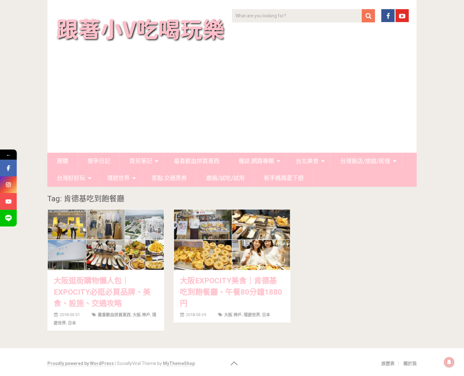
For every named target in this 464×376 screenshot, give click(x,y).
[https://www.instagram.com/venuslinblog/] (8, 184)
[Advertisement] (232, 105)
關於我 (410, 363)
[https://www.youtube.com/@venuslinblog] (8, 201)
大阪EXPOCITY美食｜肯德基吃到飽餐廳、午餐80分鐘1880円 (231, 292)
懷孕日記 (98, 161)
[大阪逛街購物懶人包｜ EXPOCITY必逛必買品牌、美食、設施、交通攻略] (105, 239)
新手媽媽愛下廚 (284, 178)
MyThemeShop (179, 363)
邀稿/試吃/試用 (225, 178)
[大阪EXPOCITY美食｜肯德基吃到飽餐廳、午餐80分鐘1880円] (232, 239)
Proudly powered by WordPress (80, 363)
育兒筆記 (140, 161)
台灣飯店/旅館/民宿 (365, 161)
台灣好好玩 (71, 178)
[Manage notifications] (449, 362)
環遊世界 (118, 178)
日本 (72, 322)
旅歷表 (388, 363)
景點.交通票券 (169, 178)
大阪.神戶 (141, 314)
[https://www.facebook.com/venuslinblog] (8, 168)
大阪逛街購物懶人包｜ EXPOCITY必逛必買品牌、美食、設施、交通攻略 (102, 292)
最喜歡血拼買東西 (196, 161)
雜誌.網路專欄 (256, 161)
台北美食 (307, 161)
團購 (62, 161)
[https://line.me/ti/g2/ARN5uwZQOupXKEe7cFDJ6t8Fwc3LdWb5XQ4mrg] (8, 218)
